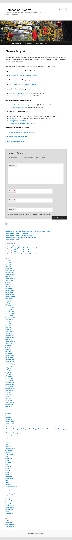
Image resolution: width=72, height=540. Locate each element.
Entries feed (8, 522)
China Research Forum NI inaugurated (16, 233)
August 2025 (9, 280)
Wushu (7, 512)
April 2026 (8, 266)
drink (6, 444)
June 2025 (8, 282)
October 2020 (9, 387)
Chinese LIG (9, 427)
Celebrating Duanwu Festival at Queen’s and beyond (20, 237)
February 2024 (9, 308)
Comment (12, 165)
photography (9, 478)
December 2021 (9, 359)
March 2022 (8, 353)
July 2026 (8, 261)
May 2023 (8, 325)
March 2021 (8, 377)
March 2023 (8, 329)
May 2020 (8, 396)
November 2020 (9, 384)
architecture (8, 413)
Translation (8, 502)
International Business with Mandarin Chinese (23, 75)
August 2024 (9, 298)
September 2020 (10, 388)
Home (7, 43)
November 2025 (9, 274)
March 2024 (8, 306)
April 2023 (8, 327)
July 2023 (8, 321)
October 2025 (9, 276)
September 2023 (10, 318)
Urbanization (9, 509)
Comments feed (10, 524)
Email (12, 199)
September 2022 (10, 341)
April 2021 (8, 375)
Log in (7, 520)
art (6, 415)
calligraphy (8, 419)
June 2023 (8, 324)
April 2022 (8, 351)
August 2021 (9, 367)
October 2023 (9, 316)
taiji (6, 496)
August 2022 (9, 343)
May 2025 (8, 284)
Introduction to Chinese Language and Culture (23, 105)
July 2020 (8, 392)
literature (8, 466)
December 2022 (9, 335)
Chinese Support (17, 43)
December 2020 (9, 383)
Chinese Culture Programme (14, 141)
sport (6, 492)
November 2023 (9, 314)
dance (7, 437)
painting (7, 474)
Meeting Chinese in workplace (18, 121)
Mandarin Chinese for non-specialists (20, 93)
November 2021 (9, 361)
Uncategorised (9, 506)
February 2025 (9, 290)
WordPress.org (9, 526)
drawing (7, 443)
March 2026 (8, 268)
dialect (7, 439)
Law (6, 464)
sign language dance (11, 486)
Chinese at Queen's (18, 10)
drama (7, 441)
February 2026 (9, 270)
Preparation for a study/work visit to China (21, 123)
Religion (7, 482)
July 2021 (8, 369)
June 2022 (8, 347)
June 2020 (8, 394)
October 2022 (9, 339)
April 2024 (8, 304)
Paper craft (8, 476)
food (6, 456)
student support (10, 494)
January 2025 (9, 292)
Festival (7, 452)
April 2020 (8, 398)
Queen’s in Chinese (41, 43)
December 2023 (9, 312)
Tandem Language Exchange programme (21, 132)
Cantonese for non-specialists (18, 96)
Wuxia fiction (9, 513)
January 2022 (9, 357)
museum (7, 470)
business (8, 417)
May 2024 (8, 302)
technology (8, 500)
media (7, 468)
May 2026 (8, 264)
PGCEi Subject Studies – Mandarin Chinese (22, 84)
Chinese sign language (12, 433)
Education (8, 446)
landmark (8, 462)
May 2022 (8, 349)
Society (7, 490)
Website (11, 209)
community (8, 435)
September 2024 (10, 296)
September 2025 (10, 278)
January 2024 (9, 310)
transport (8, 504)
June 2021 (8, 371)
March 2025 (8, 288)
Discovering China (14, 118)
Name (12, 190)
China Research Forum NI (12, 239)
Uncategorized (9, 507)
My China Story (29, 43)
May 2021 (8, 373)
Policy (7, 480)
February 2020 (9, 402)
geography (8, 458)
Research (8, 484)
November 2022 (9, 337)
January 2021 (9, 381)
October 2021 (9, 363)
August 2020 (9, 390)
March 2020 (8, 400)
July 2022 (8, 345)
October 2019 (9, 406)
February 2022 (9, 355)
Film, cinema (9, 454)
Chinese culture (10, 421)
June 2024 (8, 300)
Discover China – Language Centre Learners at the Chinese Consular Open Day (28, 231)
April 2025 (8, 286)
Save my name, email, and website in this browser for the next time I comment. (30, 214)
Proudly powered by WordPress (36, 533)
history (7, 460)
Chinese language (10, 425)
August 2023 (9, 320)
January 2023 (9, 333)
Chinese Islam (9, 423)
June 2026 (8, 262)
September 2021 (10, 365)
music (7, 472)
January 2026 (9, 272)
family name (9, 450)
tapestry (7, 498)
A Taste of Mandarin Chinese (18, 107)
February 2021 (9, 379)
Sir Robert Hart (9, 488)
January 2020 (9, 404)
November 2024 (9, 294)
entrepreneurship (10, 449)
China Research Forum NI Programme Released (19, 235)
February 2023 (9, 331)
